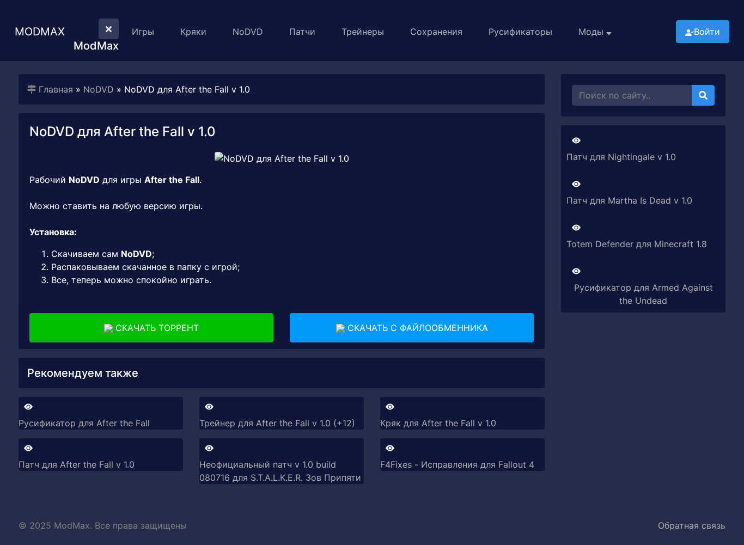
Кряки (193, 31)
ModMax (40, 31)
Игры (143, 31)
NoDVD (248, 31)
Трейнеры (362, 31)
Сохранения (436, 31)
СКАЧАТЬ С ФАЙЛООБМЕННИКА (416, 327)
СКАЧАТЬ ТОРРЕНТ (156, 327)
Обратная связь (691, 525)
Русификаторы (520, 31)
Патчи (302, 31)
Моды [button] (592, 31)
